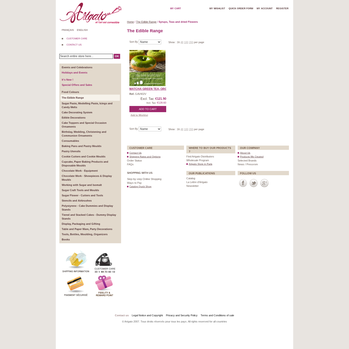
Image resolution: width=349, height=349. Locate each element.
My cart (175, 8)
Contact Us (135, 153)
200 (191, 42)
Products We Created (252, 156)
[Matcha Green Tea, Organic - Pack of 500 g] (147, 68)
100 (186, 42)
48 (181, 42)
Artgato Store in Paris (200, 164)
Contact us (122, 315)
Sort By (134, 41)
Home (130, 21)
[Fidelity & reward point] (104, 276)
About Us (245, 153)
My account (265, 8)
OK (117, 56)
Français (68, 30)
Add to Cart (148, 109)
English (82, 30)
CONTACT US (74, 44)
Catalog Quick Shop (140, 186)
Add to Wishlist (139, 115)
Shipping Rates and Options (144, 156)
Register (282, 8)
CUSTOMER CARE (76, 38)
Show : (172, 42)
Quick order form (241, 8)
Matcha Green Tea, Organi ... (152, 89)
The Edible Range (146, 21)
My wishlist (217, 8)
